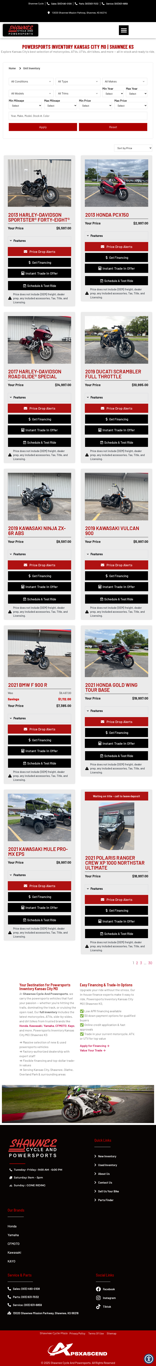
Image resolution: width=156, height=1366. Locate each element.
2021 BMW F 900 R (27, 685)
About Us (104, 1173)
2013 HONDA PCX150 (107, 215)
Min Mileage (16, 100)
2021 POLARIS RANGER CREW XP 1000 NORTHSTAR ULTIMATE (115, 863)
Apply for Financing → (95, 1045)
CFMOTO (14, 1243)
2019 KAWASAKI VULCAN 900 (112, 530)
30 (150, 962)
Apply (43, 127)
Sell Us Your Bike (108, 1191)
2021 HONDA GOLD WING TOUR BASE (111, 687)
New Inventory (107, 1156)
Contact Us (105, 1182)
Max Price (120, 100)
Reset (113, 127)
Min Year (107, 88)
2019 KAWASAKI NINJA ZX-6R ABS (37, 530)
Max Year (132, 88)
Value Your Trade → (93, 1050)
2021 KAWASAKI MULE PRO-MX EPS (38, 851)
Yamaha (13, 1235)
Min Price (85, 100)
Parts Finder (106, 1200)
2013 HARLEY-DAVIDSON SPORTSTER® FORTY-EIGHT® (39, 217)
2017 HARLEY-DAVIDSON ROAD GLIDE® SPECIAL (34, 373)
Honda (12, 1226)
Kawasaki (14, 1252)
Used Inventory (107, 1165)
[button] (124, 30)
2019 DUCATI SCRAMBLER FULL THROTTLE (113, 373)
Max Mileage (52, 100)
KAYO (11, 1261)
